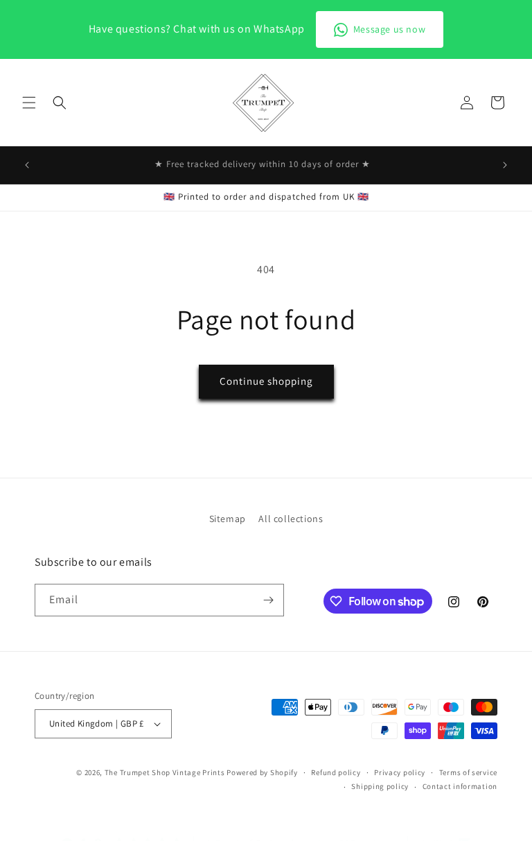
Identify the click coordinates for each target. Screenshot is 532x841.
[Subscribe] (268, 600)
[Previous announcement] (27, 165)
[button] (29, 102)
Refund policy (335, 772)
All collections (290, 518)
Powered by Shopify (262, 772)
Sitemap (227, 518)
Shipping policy (380, 786)
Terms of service (468, 772)
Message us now (389, 29)
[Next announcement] (505, 165)
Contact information (460, 786)
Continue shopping (266, 381)
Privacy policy (399, 772)
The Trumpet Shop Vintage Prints (165, 772)
